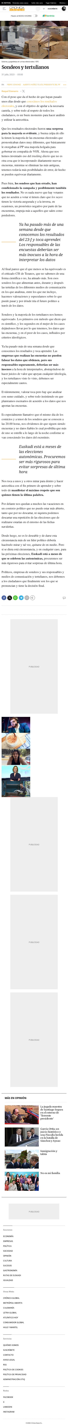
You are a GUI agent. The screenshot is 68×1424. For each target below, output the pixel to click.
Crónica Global (11, 1298)
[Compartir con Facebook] (4, 597)
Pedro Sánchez (14, 85)
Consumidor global (13, 1322)
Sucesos (7, 1265)
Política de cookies (13, 1369)
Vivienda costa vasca (20, 3)
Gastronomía (10, 1270)
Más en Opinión (15, 1098)
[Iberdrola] (48, 15)
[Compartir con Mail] (27, 597)
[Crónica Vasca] (22, 9)
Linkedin (7, 1407)
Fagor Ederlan (51, 3)
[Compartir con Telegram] (21, 597)
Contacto (8, 1355)
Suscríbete (9, 1350)
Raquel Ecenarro (10, 91)
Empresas (8, 1241)
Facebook (8, 1397)
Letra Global (10, 1312)
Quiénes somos (11, 1345)
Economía (8, 1236)
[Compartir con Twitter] (9, 598)
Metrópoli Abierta (12, 1303)
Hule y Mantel (10, 1327)
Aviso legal (9, 1359)
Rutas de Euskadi (12, 1275)
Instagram (8, 1411)
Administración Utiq (14, 1379)
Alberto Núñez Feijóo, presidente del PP (41, 85)
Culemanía (8, 1307)
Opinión (7, 1255)
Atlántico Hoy (10, 1317)
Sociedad (8, 1251)
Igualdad (8, 1280)
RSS (5, 1364)
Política (7, 1246)
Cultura (7, 1260)
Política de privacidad (14, 1374)
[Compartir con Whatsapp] (15, 597)
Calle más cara (37, 3)
